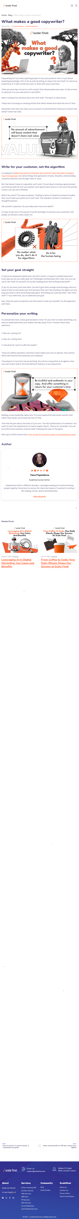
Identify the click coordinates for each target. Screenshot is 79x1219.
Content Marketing (32, 26)
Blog (10, 15)
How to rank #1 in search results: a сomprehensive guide (52, 434)
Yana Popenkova (18, 26)
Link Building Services (29, 1209)
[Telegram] (3, 1198)
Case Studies (45, 1190)
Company (16, 557)
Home (4, 15)
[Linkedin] (41, 471)
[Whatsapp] (6, 1198)
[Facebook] (35, 471)
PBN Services (26, 1194)
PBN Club (24, 1197)
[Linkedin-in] (13, 1198)
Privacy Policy (65, 1193)
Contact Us (64, 1190)
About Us (63, 1187)
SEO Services (26, 1203)
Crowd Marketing (27, 1206)
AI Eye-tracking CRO (28, 1188)
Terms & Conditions (67, 1196)
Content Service (27, 1191)
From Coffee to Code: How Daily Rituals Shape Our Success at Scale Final (58, 563)
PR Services (25, 1200)
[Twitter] (38, 471)
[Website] (32, 471)
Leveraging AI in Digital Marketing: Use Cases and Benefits (17, 563)
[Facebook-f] (10, 1198)
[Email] (47, 471)
